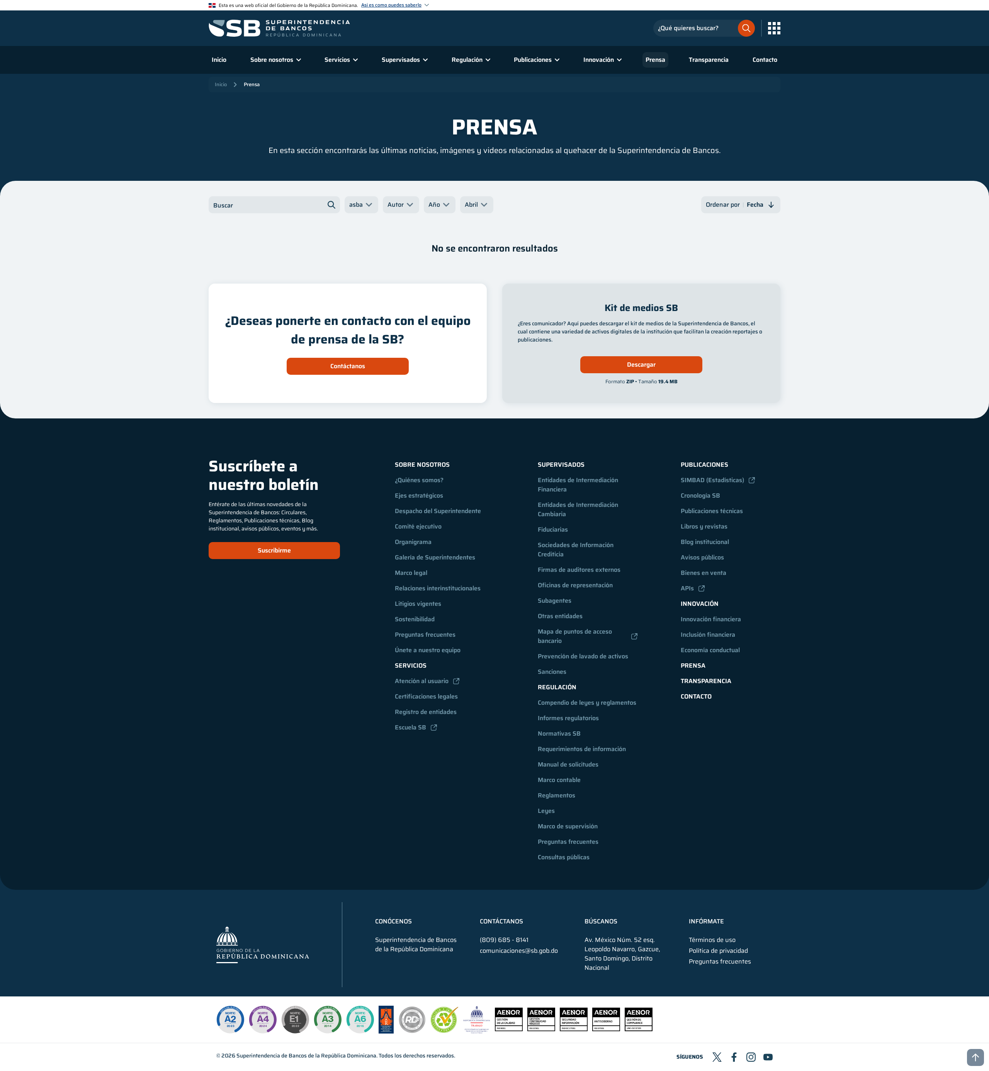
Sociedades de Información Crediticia (576, 549)
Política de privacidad (718, 950)
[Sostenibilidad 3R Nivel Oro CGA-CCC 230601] (445, 1030)
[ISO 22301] (541, 1029)
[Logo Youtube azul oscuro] (768, 1057)
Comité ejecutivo (418, 526)
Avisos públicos (702, 557)
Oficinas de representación (575, 585)
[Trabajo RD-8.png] (477, 1031)
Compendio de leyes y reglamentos (587, 702)
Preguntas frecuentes (425, 634)
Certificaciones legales (426, 696)
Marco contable (559, 780)
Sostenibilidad (415, 619)
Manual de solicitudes (568, 764)
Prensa (655, 60)
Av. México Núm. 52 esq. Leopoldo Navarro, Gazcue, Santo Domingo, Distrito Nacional (622, 953)
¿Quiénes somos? (419, 480)
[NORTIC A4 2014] (263, 1020)
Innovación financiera (711, 619)
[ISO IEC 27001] (574, 1029)
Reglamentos (556, 795)
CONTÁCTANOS (501, 921)
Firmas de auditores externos (579, 570)
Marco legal (411, 573)
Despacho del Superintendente (438, 511)
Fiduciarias (553, 529)
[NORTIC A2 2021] (230, 1020)
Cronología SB (700, 495)
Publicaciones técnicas (712, 511)
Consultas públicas (564, 857)
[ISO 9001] (509, 1029)
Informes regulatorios (568, 718)
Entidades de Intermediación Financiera (579, 484)
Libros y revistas (704, 526)
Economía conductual (710, 650)
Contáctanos (347, 366)
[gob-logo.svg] (262, 944)
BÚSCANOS (601, 921)
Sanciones (552, 672)
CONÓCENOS (393, 921)
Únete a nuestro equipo (428, 650)
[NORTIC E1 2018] (295, 1020)
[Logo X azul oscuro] (717, 1057)
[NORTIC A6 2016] (360, 1020)
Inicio (219, 60)
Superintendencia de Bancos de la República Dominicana (306, 1055)
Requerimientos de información (582, 749)
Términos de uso (712, 940)
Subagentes (554, 600)
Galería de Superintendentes (435, 557)
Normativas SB (559, 733)
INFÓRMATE (706, 921)
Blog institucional (705, 542)
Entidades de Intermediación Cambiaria (579, 509)
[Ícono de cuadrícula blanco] (774, 28)
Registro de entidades (426, 712)
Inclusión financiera (708, 634)
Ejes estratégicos (419, 495)
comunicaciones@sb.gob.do (519, 950)
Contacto (765, 60)
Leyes (546, 811)
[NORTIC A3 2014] (328, 1020)
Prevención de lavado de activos (583, 656)
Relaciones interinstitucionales (438, 588)
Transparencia (709, 60)
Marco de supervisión (568, 826)
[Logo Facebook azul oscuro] (734, 1057)
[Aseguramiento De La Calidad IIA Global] (386, 1031)
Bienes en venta (703, 573)
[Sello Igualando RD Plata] (412, 1031)
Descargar (641, 364)
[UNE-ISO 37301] (639, 1029)
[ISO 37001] (606, 1029)
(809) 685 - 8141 (504, 940)
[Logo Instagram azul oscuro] (751, 1057)
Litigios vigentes (418, 604)
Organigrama (413, 542)
